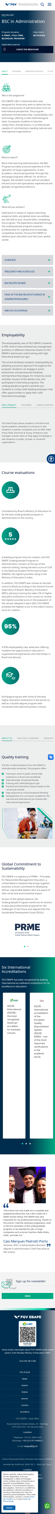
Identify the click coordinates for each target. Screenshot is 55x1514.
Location (27, 1432)
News (24, 1378)
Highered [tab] (26, 404)
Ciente (9, 1508)
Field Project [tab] (9, 404)
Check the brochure (27, 49)
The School (25, 1372)
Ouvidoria (24, 1411)
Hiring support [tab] (45, 404)
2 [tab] (28, 946)
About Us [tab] (7, 738)
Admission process (34, 71)
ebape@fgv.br (31, 1446)
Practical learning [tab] (28, 738)
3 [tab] (30, 1143)
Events (25, 1385)
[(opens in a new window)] (27, 929)
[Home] (22, 4)
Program (16, 71)
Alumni (24, 1398)
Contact (24, 1405)
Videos (25, 1392)
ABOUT (5, 71)
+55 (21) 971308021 (33, 1440)
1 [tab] (24, 946)
